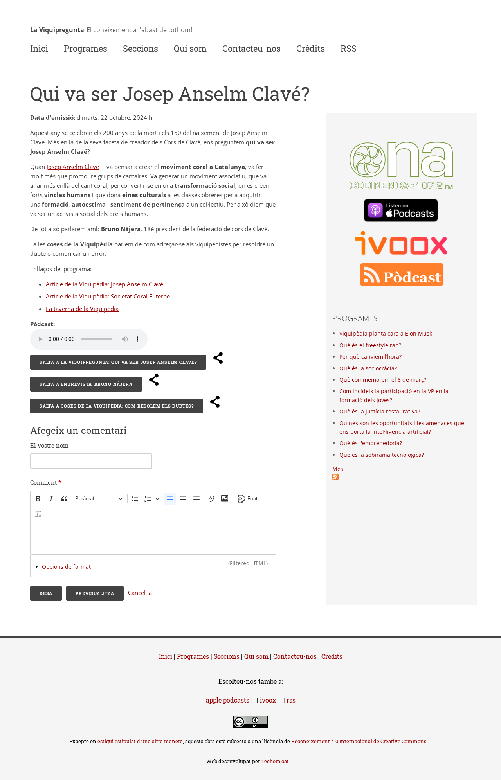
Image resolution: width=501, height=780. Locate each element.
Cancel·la (140, 593)
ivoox (271, 700)
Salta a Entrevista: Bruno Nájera (86, 384)
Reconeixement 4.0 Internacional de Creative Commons (361, 741)
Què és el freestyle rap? (370, 345)
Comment (45, 482)
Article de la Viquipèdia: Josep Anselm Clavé (107, 284)
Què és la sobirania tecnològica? (381, 454)
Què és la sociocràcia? (368, 368)
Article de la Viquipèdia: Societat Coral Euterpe (111, 296)
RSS (349, 48)
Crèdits (310, 48)
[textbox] (153, 538)
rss (291, 700)
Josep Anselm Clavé (75, 167)
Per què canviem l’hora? (370, 356)
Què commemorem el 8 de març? (382, 379)
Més (337, 469)
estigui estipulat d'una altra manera (140, 741)
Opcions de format (66, 566)
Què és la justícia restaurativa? (379, 411)
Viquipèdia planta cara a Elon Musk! (386, 333)
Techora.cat (278, 761)
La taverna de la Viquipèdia (85, 309)
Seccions (140, 48)
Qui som (190, 48)
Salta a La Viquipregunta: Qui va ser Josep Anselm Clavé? (118, 362)
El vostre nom (49, 445)
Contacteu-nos (251, 48)
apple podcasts (230, 700)
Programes (85, 48)
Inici (39, 48)
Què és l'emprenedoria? (370, 443)
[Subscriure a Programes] (335, 478)
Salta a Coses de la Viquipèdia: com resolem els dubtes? (117, 406)
